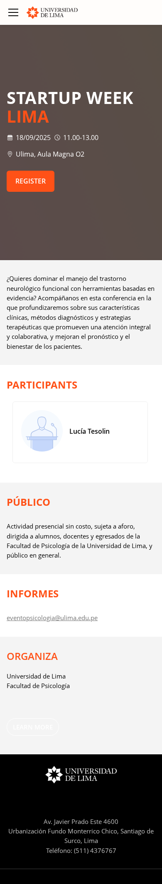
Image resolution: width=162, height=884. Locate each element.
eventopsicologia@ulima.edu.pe (52, 617)
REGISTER (30, 181)
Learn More (33, 727)
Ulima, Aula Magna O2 (50, 154)
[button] (13, 12)
